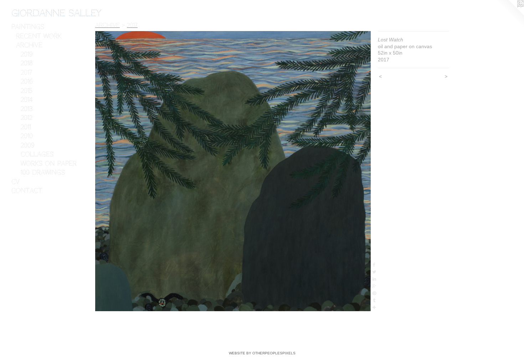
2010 (27, 136)
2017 (26, 72)
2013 (26, 108)
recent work (39, 36)
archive (29, 45)
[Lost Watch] (233, 171)
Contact (26, 190)
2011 (26, 127)
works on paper (49, 163)
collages (37, 154)
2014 (26, 99)
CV (15, 181)
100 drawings (43, 172)
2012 (26, 117)
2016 (27, 81)
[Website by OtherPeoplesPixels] (509, 14)
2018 (26, 63)
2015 (26, 90)
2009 (28, 145)
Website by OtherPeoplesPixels (262, 353)
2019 (27, 54)
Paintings (27, 26)
